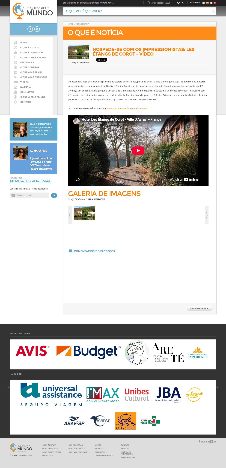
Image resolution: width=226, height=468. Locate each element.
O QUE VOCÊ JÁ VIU (31, 72)
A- (183, 3)
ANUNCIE (125, 449)
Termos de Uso (128, 457)
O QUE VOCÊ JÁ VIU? (77, 449)
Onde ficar (27, 62)
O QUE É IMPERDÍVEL (51, 449)
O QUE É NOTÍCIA (29, 47)
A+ (178, 2)
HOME (23, 42)
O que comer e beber (33, 57)
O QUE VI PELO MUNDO (33, 97)
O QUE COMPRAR (76, 445)
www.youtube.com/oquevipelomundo (127, 108)
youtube (37, 29)
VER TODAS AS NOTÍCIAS (199, 308)
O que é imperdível (31, 52)
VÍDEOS (24, 82)
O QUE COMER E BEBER (51, 452)
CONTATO (25, 102)
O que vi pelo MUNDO (21, 447)
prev (70, 215)
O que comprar (29, 67)
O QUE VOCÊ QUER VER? (33, 77)
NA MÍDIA (25, 87)
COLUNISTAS (27, 92)
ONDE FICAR (47, 455)
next (207, 215)
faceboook (30, 29)
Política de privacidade (127, 453)
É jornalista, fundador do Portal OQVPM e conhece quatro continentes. (40, 131)
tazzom (207, 442)
